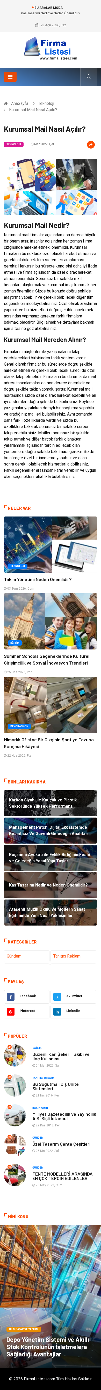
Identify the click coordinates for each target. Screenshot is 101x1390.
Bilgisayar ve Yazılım (23, 1329)
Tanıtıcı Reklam (67, 956)
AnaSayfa (19, 103)
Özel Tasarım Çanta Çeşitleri (61, 1144)
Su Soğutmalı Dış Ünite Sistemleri (55, 1086)
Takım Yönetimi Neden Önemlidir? (38, 579)
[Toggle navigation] (10, 77)
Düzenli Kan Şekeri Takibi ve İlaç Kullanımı (61, 1056)
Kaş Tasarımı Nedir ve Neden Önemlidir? (50, 13)
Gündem (14, 956)
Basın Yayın (40, 1107)
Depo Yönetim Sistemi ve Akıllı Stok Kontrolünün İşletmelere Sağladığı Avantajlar (47, 1347)
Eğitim (14, 642)
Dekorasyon (19, 726)
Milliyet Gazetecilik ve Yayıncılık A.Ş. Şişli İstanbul (64, 1116)
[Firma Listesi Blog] (50, 48)
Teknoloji (46, 103)
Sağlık (36, 1048)
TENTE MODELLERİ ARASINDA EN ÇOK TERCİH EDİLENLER (62, 1176)
